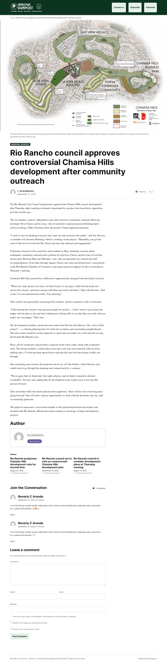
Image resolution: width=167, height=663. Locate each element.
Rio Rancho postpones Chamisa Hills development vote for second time (23, 463)
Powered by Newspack (147, 659)
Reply (12, 515)
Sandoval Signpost (20, 144)
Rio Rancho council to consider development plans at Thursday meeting (87, 463)
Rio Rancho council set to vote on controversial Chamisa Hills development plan (57, 463)
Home (12, 18)
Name (13, 592)
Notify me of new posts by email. (26, 629)
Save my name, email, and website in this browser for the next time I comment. (44, 616)
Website (13, 604)
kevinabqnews (27, 191)
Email (62, 592)
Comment (14, 562)
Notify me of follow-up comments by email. (30, 623)
